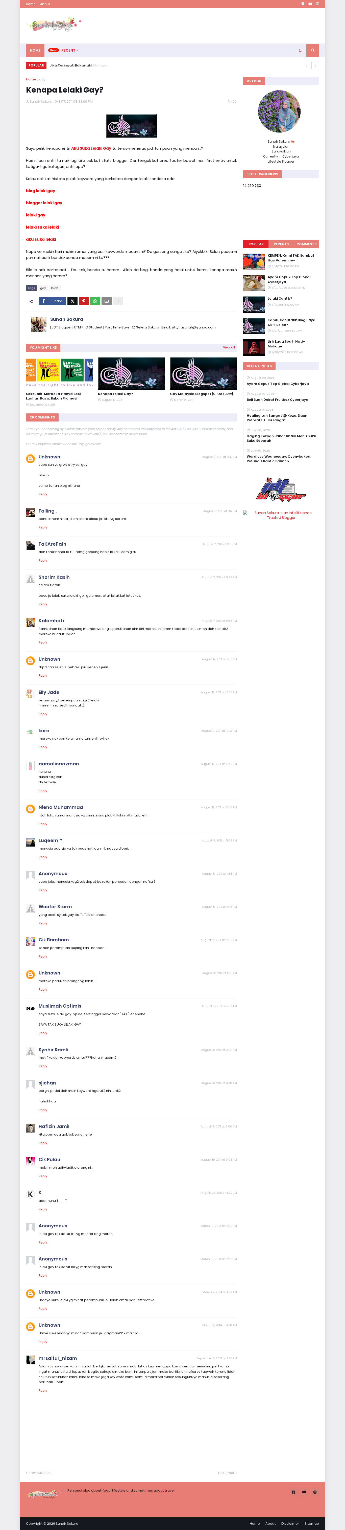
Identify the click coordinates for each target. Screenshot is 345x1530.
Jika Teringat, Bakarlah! (69, 65)
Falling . (48, 511)
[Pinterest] (84, 301)
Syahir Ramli (53, 1050)
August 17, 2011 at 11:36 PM (219, 874)
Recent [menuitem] (68, 50)
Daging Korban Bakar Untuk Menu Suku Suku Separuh (281, 438)
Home (31, 4)
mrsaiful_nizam (58, 1358)
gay (42, 79)
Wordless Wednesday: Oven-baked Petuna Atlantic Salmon (278, 458)
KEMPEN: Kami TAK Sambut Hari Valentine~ (291, 257)
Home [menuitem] (35, 50)
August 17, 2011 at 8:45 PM (219, 457)
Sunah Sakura (66, 319)
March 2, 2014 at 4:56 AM (219, 1325)
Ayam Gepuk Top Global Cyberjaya (289, 279)
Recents (281, 244)
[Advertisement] (227, 25)
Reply (43, 494)
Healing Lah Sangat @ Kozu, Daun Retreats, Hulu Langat (277, 418)
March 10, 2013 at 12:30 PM (219, 1259)
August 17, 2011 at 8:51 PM (220, 511)
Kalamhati (51, 620)
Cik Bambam (54, 940)
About (45, 4)
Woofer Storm (55, 906)
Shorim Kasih (54, 577)
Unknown (49, 457)
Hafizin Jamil (54, 1126)
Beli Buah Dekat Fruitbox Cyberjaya (277, 399)
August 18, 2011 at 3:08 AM (219, 1050)
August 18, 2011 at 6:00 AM (219, 1126)
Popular (256, 244)
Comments (306, 244)
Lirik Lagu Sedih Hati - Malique (286, 343)
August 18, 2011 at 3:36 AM (219, 1083)
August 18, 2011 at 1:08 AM (219, 973)
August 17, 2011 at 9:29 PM (219, 577)
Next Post (226, 1472)
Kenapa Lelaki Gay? (115, 394)
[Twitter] (72, 301)
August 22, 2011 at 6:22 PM (219, 1193)
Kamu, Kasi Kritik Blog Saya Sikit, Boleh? (291, 322)
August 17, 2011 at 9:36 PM (219, 621)
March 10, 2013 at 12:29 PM (219, 1226)
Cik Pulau (49, 1159)
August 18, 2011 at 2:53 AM (219, 1006)
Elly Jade (49, 692)
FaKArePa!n (52, 544)
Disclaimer (290, 1523)
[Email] (107, 301)
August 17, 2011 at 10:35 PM (219, 731)
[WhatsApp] (95, 301)
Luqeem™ (50, 840)
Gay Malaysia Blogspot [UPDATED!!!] (201, 394)
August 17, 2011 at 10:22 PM (219, 692)
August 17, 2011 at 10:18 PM (219, 659)
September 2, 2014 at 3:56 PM (217, 1358)
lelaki (55, 288)
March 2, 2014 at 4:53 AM (220, 1292)
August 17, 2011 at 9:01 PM (220, 544)
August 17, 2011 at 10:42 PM (219, 764)
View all (229, 347)
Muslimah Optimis (60, 1006)
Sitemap (312, 1523)
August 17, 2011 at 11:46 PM (219, 907)
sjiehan (47, 1083)
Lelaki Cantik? (280, 298)
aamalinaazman (59, 764)
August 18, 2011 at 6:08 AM (219, 1160)
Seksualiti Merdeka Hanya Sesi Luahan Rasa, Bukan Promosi (53, 396)
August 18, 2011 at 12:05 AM (219, 940)
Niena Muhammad (61, 807)
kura (44, 730)
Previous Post (40, 1472)
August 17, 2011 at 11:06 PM (219, 840)
